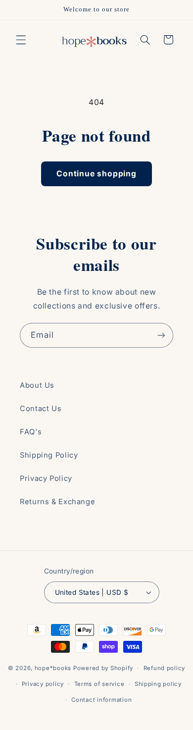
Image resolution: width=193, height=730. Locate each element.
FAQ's (31, 431)
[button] (20, 39)
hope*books (53, 668)
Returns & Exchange (57, 501)
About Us (37, 385)
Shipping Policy (49, 455)
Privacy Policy (46, 478)
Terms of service (99, 683)
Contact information (101, 699)
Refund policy (165, 668)
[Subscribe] (161, 335)
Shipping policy (158, 683)
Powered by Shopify (103, 668)
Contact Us (40, 408)
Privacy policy (43, 683)
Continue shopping (96, 173)
